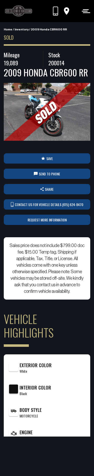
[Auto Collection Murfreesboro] (19, 11)
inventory (22, 29)
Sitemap (59, 457)
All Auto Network (55, 463)
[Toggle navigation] (84, 11)
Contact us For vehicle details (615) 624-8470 (49, 204)
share (49, 189)
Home (8, 29)
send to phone (49, 173)
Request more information (47, 219)
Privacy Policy (39, 457)
